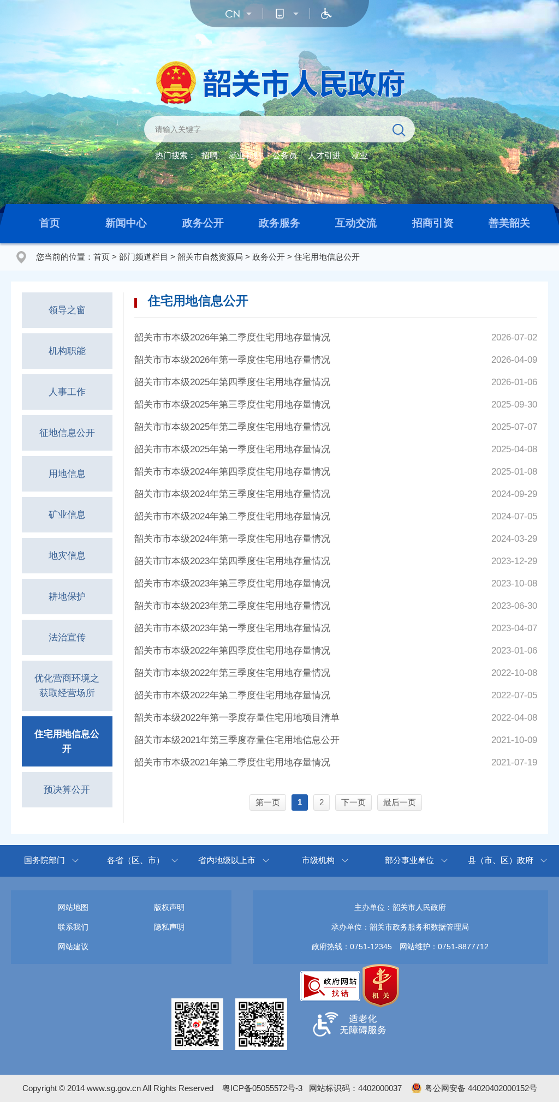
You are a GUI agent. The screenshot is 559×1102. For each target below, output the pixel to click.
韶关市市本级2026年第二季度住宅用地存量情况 (232, 337)
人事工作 (67, 392)
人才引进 (324, 155)
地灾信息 (67, 555)
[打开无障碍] (326, 13)
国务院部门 (44, 860)
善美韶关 (509, 223)
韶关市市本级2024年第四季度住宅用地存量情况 (232, 471)
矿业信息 (67, 515)
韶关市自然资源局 (210, 256)
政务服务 (279, 223)
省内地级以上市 (226, 860)
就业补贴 (245, 155)
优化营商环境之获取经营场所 (66, 685)
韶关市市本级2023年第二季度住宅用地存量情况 (232, 606)
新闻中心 (126, 223)
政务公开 (203, 223)
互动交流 (356, 223)
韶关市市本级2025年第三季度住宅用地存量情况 (232, 404)
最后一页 (399, 802)
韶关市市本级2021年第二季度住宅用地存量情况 (232, 762)
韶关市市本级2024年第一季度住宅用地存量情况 (232, 539)
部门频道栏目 (143, 256)
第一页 (267, 802)
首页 (49, 223)
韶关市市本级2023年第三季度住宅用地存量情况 (232, 583)
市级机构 (318, 860)
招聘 (209, 155)
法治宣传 (67, 637)
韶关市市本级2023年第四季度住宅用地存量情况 (232, 561)
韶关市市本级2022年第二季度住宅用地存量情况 (232, 695)
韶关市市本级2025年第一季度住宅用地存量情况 (232, 449)
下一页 (353, 802)
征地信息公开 (67, 433)
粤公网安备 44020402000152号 (481, 1088)
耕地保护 (67, 596)
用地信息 (67, 474)
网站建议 (73, 946)
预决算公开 (67, 789)
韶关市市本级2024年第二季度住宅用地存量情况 (232, 516)
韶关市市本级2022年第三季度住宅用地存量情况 (232, 673)
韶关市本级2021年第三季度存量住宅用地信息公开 (237, 740)
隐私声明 (169, 927)
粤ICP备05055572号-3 (262, 1088)
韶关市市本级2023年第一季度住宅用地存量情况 (232, 628)
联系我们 (73, 927)
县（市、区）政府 (500, 860)
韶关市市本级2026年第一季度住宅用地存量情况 (232, 360)
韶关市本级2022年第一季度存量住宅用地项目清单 (237, 717)
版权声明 (169, 907)
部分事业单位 (409, 860)
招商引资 (433, 223)
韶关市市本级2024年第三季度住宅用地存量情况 (232, 494)
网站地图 (73, 907)
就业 (360, 155)
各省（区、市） (135, 860)
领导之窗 (67, 310)
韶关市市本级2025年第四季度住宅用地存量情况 (232, 382)
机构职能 (67, 351)
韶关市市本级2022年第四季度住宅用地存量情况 (232, 650)
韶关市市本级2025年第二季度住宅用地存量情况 (232, 427)
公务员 (284, 155)
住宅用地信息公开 (327, 256)
